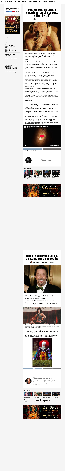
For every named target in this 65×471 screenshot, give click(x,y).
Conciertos (30, 1)
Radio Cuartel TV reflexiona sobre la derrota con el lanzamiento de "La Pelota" (11, 46)
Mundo (11, 1)
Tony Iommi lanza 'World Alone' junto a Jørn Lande (11, 59)
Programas (45, 1)
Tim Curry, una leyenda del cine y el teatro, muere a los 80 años (10, 38)
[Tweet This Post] (10, 11)
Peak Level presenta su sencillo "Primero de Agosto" (10, 55)
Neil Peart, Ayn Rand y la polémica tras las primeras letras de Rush (11, 62)
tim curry (32, 370)
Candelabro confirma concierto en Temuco (10, 51)
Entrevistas (24, 1)
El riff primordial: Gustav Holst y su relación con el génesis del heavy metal (11, 72)
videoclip (36, 150)
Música (18, 1)
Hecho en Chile (7, 64)
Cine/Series (35, 1)
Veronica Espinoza (40, 19)
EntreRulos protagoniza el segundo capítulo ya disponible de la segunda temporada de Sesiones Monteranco (11, 67)
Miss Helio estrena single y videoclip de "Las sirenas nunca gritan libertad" (12, 8)
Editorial (40, 1)
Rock (11, 49)
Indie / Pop (7, 49)
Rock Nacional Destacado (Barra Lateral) (11, 65)
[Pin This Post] (13, 11)
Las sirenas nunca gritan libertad (32, 72)
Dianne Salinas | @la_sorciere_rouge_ (40, 262)
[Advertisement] (42, 208)
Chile (15, 1)
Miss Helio (27, 102)
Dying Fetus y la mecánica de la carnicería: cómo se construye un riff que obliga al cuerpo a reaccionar (11, 42)
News (6, 5)
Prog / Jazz (11, 64)
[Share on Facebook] (7, 11)
